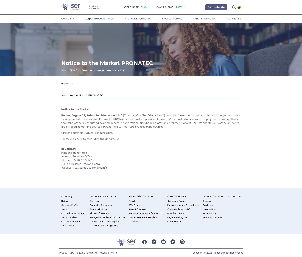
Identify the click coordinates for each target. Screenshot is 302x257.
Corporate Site (216, 7)
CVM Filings (134, 205)
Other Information (204, 18)
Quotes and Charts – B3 (178, 209)
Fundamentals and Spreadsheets (183, 205)
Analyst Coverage (137, 209)
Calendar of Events (176, 201)
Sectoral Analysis (69, 217)
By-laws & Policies (98, 209)
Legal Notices (209, 209)
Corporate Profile (69, 205)
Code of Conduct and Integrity (104, 221)
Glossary (207, 201)
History (64, 201)
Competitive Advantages (73, 213)
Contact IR (234, 18)
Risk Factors (208, 205)
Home (65, 70)
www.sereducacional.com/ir (90, 167)
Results (132, 201)
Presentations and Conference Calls (146, 213)
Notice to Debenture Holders (143, 217)
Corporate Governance (99, 18)
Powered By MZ (108, 253)
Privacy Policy (209, 213)
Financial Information (137, 18)
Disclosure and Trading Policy (103, 225)
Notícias (76, 70)
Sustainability (67, 225)
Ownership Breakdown (100, 205)
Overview (94, 201)
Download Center (176, 213)
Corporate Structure (71, 221)
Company (67, 18)
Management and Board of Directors (107, 217)
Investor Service (172, 18)
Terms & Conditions (212, 217)
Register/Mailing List (177, 217)
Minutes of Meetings (99, 213)
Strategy (65, 209)
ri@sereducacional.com (85, 163)
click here (76, 139)
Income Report (174, 221)
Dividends (134, 221)
